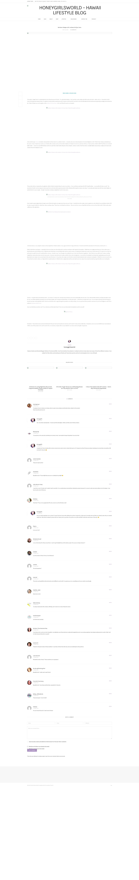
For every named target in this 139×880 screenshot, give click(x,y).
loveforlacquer (37, 615)
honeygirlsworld (69, 347)
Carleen (35, 551)
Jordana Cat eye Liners (52, 103)
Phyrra (34, 526)
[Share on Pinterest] (36, 338)
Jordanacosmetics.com (36, 303)
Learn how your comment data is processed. (55, 756)
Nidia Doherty (36, 603)
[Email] (20, 105)
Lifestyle (64, 19)
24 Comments (73, 29)
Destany (35, 499)
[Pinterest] (20, 101)
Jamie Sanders (37, 459)
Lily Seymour (36, 404)
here (106, 245)
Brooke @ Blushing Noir (39, 668)
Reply (110, 418)
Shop (57, 19)
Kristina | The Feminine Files (40, 628)
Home (39, 19)
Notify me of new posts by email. (36, 748)
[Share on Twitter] (20, 97)
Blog (45, 19)
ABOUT (51, 19)
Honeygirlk (39, 419)
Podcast (94, 19)
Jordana (37, 141)
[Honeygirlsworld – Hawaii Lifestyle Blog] (69, 10)
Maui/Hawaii (74, 19)
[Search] (99, 19)
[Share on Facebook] (20, 94)
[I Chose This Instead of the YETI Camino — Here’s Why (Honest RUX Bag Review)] (98, 376)
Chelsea (35, 706)
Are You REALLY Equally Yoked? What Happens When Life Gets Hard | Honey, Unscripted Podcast (51, 1)
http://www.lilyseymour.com (39, 409)
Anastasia (35, 471)
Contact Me (84, 19)
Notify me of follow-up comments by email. (39, 746)
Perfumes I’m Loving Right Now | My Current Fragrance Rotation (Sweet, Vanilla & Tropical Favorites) (40, 388)
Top (111, 785)
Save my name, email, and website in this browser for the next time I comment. (47, 741)
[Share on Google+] (33, 338)
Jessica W (35, 643)
